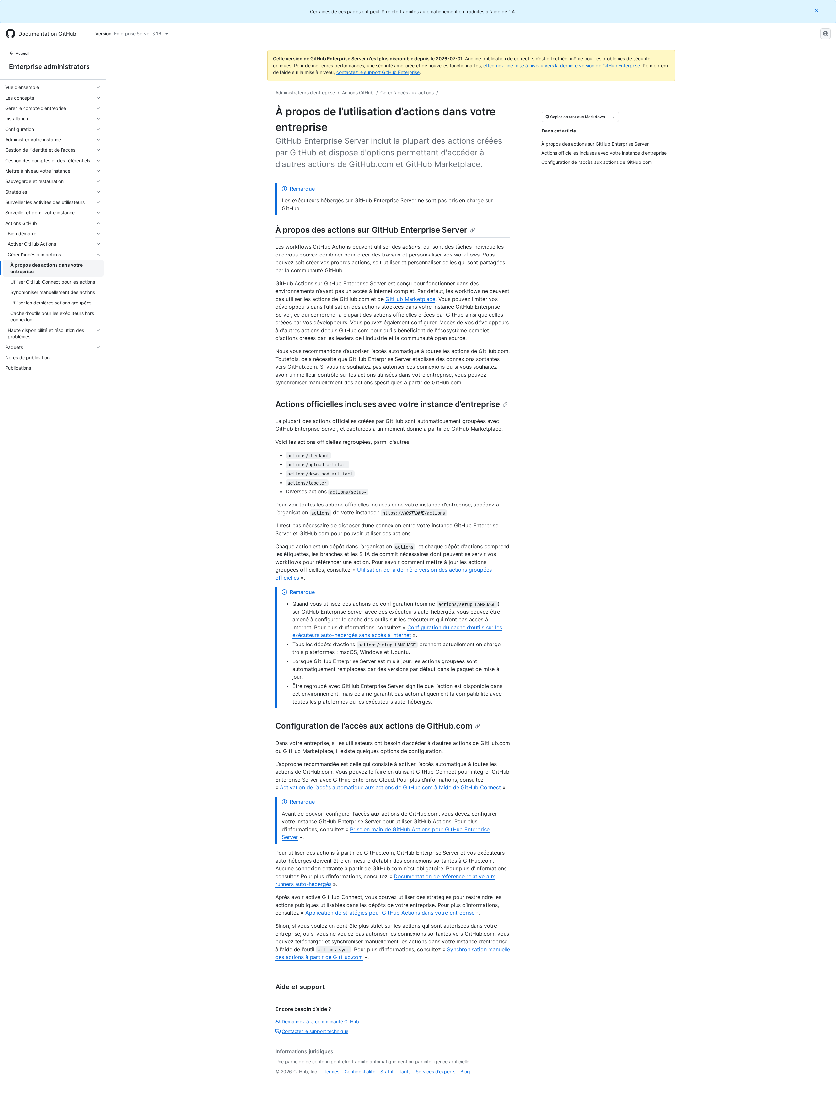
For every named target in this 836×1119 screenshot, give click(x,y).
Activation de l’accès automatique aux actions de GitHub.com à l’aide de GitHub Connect (390, 787)
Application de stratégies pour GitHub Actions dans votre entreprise (389, 912)
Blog (465, 1071)
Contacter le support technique (315, 1031)
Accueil (22, 53)
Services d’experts (435, 1071)
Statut (387, 1071)
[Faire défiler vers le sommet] (821, 1104)
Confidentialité (360, 1071)
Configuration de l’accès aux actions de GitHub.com (374, 726)
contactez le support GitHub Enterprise (378, 72)
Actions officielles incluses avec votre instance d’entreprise (387, 404)
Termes (331, 1071)
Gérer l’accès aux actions (407, 92)
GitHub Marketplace (410, 299)
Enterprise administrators (49, 66)
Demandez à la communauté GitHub (320, 1021)
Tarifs (404, 1071)
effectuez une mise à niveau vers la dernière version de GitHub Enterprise (561, 65)
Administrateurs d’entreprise (305, 92)
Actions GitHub (358, 92)
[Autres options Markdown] (613, 117)
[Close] (817, 10)
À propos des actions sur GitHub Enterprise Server (371, 230)
